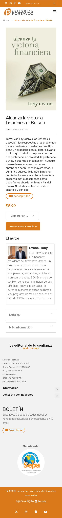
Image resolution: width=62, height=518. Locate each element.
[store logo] (18, 12)
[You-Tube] (45, 509)
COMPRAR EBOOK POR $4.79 (23, 226)
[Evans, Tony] (17, 252)
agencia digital (25, 501)
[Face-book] (36, 509)
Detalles (14, 315)
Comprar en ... (19, 215)
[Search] (52, 4)
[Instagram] (27, 509)
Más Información (20, 327)
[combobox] (41, 3)
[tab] (31, 315)
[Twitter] (17, 509)
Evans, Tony (38, 248)
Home (6, 20)
